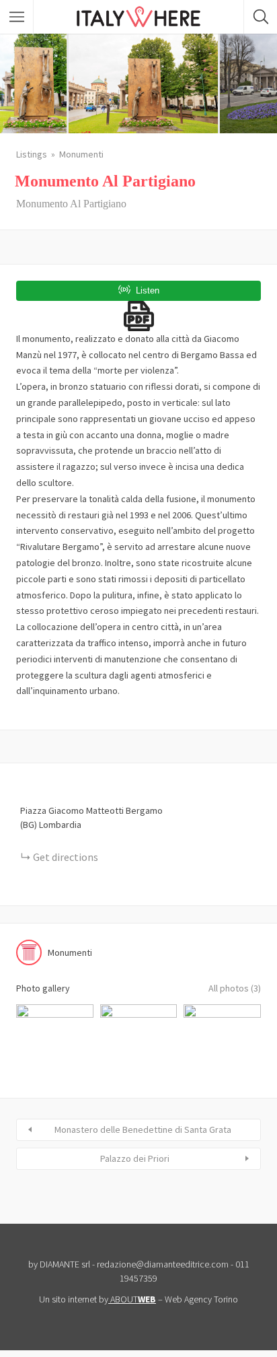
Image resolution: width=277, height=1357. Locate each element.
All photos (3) (234, 988)
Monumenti (81, 154)
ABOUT (133, 1299)
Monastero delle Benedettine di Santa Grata (142, 1129)
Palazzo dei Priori (134, 1158)
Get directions (65, 857)
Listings (31, 154)
